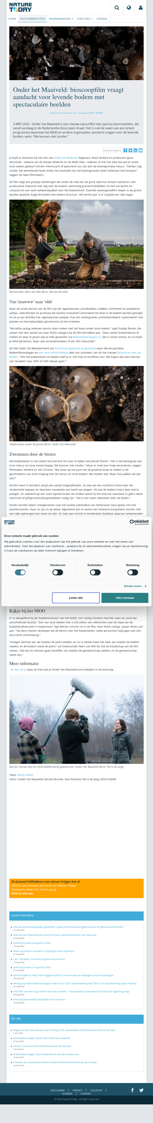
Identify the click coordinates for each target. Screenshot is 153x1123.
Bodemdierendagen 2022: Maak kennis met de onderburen (46, 1054)
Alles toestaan (125, 597)
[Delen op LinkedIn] (135, 150)
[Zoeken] (117, 7)
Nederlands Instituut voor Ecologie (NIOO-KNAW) (76, 112)
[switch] (57, 572)
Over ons (84, 18)
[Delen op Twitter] (130, 150)
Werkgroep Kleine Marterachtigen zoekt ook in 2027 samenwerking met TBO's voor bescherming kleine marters (75, 983)
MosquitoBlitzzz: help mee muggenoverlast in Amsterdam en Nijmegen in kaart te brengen (63, 975)
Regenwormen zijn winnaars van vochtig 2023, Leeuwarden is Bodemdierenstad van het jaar (64, 1030)
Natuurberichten (32, 18)
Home (12, 18)
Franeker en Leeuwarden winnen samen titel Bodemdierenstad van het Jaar (55, 1062)
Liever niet (76, 597)
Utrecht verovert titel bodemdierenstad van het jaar (42, 1046)
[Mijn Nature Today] (140, 7)
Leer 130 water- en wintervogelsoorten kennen (39, 959)
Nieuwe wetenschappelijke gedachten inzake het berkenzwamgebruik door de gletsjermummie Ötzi (68, 927)
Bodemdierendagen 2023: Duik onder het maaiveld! (41, 1038)
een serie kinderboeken (53, 352)
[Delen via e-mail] (140, 150)
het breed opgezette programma (76, 348)
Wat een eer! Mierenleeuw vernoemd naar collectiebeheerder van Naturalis (54, 935)
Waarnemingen (60, 18)
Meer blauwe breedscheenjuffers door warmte (39, 999)
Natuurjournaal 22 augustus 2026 (31, 943)
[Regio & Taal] (129, 7)
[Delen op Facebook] (125, 150)
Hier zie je (20, 669)
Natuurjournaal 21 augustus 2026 (31, 967)
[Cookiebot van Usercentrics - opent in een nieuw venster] (132, 522)
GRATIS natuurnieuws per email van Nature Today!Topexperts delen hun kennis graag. (43, 889)
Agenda (102, 18)
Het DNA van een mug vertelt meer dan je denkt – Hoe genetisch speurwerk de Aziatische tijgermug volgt (71, 991)
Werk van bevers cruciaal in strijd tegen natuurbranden (43, 951)
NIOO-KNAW (25, 775)
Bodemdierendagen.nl (87, 337)
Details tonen (132, 586)
